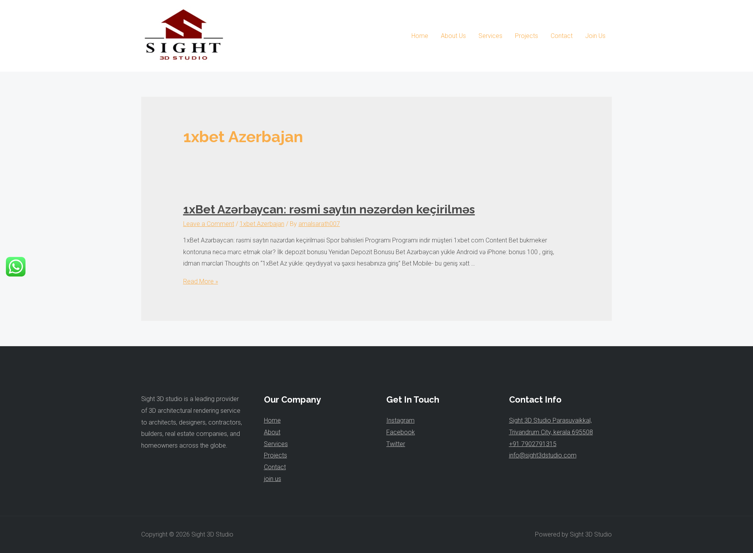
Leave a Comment (208, 224)
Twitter (395, 444)
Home (419, 36)
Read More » (200, 281)
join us (272, 479)
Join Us (595, 36)
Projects (526, 36)
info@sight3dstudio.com (543, 455)
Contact (562, 36)
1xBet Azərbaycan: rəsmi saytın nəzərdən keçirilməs (329, 209)
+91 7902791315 (533, 444)
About (272, 432)
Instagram (400, 420)
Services (490, 36)
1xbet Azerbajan (262, 224)
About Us (453, 36)
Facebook (400, 432)
